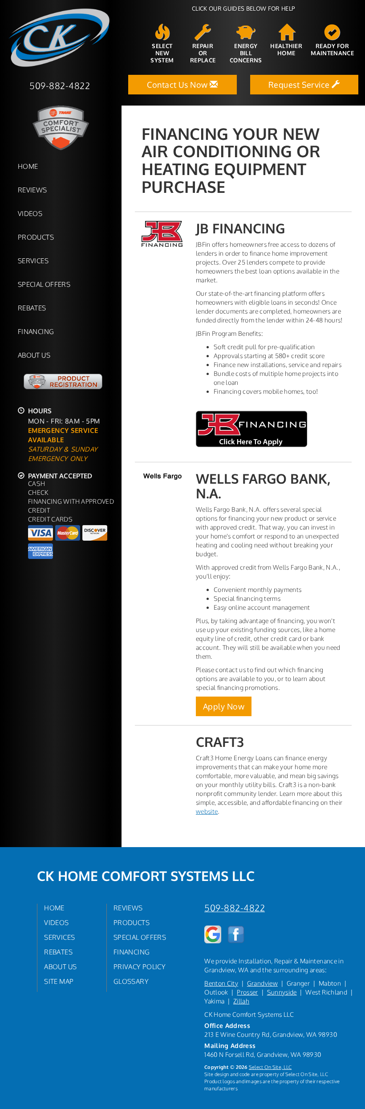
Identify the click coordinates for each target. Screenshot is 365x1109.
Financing (36, 331)
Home (28, 166)
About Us (34, 355)
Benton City (221, 983)
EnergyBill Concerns (246, 53)
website (207, 811)
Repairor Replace (202, 53)
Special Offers (44, 284)
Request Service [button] (300, 85)
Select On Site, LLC (270, 1067)
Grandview (262, 983)
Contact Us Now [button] (178, 85)
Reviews (32, 190)
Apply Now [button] (223, 706)
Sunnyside (282, 992)
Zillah (241, 1001)
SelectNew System (162, 53)
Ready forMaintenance (332, 49)
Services (33, 261)
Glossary (131, 981)
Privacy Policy (140, 966)
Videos (30, 213)
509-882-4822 (234, 907)
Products (36, 237)
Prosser (247, 992)
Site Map (58, 981)
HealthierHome (286, 49)
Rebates (32, 308)
